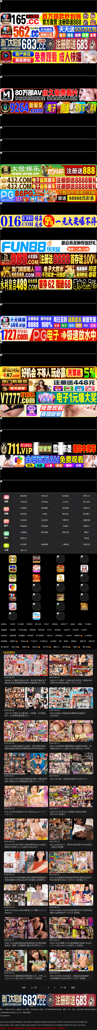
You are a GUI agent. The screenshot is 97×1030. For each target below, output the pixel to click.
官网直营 (29, 624)
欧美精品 (65, 496)
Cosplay (66, 502)
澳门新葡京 (40, 635)
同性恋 (86, 538)
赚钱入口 (57, 647)
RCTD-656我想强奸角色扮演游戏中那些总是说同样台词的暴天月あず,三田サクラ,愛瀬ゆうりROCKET (70, 879)
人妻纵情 (65, 544)
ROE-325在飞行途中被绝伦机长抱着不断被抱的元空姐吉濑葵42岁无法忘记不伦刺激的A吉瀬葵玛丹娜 (26, 879)
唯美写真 (65, 532)
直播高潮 (32, 630)
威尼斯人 (4, 624)
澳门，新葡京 (63, 641)
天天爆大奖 (44, 641)
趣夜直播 (13, 635)
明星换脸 (44, 526)
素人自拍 (86, 502)
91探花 (44, 514)
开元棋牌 (21, 624)
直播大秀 (92, 641)
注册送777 (64, 624)
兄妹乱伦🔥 (36, 647)
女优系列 (44, 520)
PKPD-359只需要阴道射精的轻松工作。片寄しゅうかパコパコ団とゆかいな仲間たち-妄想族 (25, 977)
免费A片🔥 (26, 647)
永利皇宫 (69, 635)
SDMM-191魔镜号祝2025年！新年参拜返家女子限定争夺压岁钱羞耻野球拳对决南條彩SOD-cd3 (25, 681)
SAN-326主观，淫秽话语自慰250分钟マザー (69, 779)
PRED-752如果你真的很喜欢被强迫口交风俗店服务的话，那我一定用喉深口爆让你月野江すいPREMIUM (25, 945)
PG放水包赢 (23, 630)
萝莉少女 (86, 496)
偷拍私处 (4, 635)
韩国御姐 (44, 508)
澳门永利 (38, 624)
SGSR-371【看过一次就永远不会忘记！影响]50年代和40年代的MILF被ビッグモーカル (71, 681)
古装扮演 (23, 520)
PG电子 (46, 624)
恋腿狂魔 (86, 520)
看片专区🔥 (47, 647)
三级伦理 (23, 502)
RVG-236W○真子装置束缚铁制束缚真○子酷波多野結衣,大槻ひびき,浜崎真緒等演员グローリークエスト (26, 781)
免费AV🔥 (76, 647)
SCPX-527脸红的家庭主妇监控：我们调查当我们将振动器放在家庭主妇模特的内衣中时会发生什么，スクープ (25, 748)
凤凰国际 (13, 630)
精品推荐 (23, 496)
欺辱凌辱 (23, 514)
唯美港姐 (65, 508)
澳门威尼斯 (5, 647)
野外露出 (86, 514)
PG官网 (12, 624)
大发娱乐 (49, 635)
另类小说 (23, 550)
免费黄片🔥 (14, 641)
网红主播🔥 (87, 647)
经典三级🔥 (15, 647)
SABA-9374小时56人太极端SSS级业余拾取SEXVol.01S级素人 (68, 812)
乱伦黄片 (84, 630)
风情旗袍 (23, 526)
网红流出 (65, 514)
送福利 (72, 624)
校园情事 (44, 544)
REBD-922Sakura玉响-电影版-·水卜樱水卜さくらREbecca (25, 911)
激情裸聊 (4, 641)
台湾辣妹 (23, 508)
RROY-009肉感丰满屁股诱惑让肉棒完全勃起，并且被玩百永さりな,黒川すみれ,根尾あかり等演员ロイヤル (70, 748)
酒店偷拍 (58, 630)
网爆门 (86, 532)
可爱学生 (65, 520)
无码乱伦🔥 (24, 641)
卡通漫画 (23, 532)
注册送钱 (55, 624)
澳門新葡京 (59, 635)
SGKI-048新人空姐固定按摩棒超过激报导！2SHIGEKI (68, 714)
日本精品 (44, 502)
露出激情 (44, 532)
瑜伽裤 (65, 526)
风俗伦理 (86, 544)
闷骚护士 (86, 526)
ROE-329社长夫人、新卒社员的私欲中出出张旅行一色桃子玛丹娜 (71, 845)
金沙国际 (53, 641)
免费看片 (74, 641)
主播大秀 (67, 630)
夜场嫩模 (22, 635)
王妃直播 (75, 630)
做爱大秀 (83, 641)
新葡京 (80, 624)
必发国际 (30, 635)
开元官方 (34, 641)
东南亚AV (86, 508)
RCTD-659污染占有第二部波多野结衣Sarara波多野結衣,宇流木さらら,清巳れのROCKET (25, 845)
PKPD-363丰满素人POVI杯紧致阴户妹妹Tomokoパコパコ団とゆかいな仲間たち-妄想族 (70, 944)
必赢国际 (4, 630)
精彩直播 (41, 630)
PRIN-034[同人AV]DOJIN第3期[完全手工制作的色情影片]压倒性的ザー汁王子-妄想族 (71, 911)
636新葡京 (88, 635)
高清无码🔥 (66, 647)
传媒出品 (23, 538)
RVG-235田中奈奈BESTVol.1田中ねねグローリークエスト (25, 812)
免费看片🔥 (78, 635)
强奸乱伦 (44, 496)
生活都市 (23, 544)
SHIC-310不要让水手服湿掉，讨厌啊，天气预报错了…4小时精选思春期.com (25, 714)
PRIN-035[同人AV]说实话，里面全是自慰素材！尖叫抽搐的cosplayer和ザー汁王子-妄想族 (70, 977)
